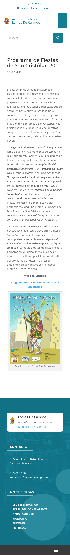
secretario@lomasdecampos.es (36, 8)
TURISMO (19, 523)
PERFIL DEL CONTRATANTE (30, 509)
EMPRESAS (19, 528)
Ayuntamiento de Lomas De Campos (26, 20)
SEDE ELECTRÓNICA (25, 505)
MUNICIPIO (20, 519)
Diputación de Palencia (32, 426)
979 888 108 (35, 3)
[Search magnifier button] (58, 38)
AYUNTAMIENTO (23, 514)
